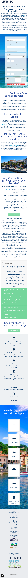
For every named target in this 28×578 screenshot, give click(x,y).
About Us (14, 511)
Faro (24, 15)
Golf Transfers (14, 528)
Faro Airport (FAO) (14, 145)
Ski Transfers (14, 527)
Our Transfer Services (14, 512)
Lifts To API (14, 513)
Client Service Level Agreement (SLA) (14, 519)
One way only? (16, 64)
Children (8, 81)
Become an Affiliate (14, 524)
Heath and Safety (14, 517)
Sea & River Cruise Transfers (14, 530)
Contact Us (14, 516)
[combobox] (16, 40)
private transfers (8, 189)
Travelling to (9, 44)
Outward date (9, 54)
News (14, 536)
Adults (8, 78)
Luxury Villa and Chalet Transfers (14, 532)
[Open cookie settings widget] (2, 575)
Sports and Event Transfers (14, 533)
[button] (24, 2)
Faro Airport (5, 124)
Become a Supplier (14, 526)
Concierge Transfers (14, 535)
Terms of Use (14, 521)
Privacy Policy (14, 515)
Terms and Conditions (14, 522)
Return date (9, 67)
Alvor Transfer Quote (14, 214)
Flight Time (9, 58)
